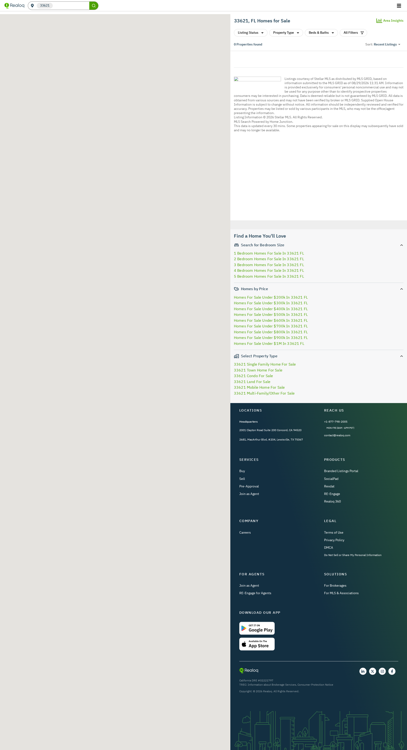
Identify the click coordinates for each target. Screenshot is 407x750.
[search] (93, 6)
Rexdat (329, 486)
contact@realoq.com (337, 435)
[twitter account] (372, 671)
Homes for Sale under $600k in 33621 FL (271, 320)
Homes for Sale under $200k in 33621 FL (271, 297)
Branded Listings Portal (341, 471)
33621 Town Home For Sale (258, 370)
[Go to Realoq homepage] (14, 5)
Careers (245, 532)
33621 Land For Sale (252, 381)
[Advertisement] (317, 177)
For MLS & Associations (341, 593)
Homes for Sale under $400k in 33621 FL (271, 308)
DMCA (328, 547)
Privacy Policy (334, 540)
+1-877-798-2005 (335, 421)
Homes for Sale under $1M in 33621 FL (269, 343)
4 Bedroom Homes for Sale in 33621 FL (269, 270)
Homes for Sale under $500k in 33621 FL (271, 314)
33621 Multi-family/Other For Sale (264, 393)
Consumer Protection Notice (315, 684)
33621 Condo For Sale (253, 375)
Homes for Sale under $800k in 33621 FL (271, 332)
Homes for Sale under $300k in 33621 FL (271, 303)
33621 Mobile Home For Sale (259, 387)
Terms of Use (333, 532)
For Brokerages (335, 585)
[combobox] (71, 5)
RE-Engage (332, 494)
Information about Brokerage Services (272, 684)
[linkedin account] (362, 671)
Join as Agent (249, 494)
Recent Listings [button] (385, 44)
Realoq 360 (332, 501)
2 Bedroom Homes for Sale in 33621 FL (269, 258)
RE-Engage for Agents (255, 593)
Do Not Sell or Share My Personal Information (353, 555)
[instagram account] (382, 671)
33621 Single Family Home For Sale (265, 364)
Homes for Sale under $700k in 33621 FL (271, 326)
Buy (242, 471)
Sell (242, 479)
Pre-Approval (249, 486)
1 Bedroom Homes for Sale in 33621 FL (269, 253)
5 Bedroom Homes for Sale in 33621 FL (269, 276)
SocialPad (331, 479)
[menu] (400, 5)
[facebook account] (391, 671)
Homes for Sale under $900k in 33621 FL (271, 337)
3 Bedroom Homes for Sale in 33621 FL (269, 264)
